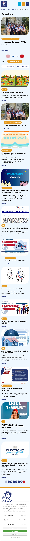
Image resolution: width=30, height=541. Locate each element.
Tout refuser (15, 534)
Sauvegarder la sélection (15, 528)
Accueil (3, 9)
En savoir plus (5, 50)
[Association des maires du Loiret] (4, 4)
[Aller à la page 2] (24, 482)
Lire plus (15, 86)
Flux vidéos (10, 524)
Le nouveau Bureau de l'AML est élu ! (13, 43)
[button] (27, 3)
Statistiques (10, 520)
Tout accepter (15, 531)
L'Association (12, 9)
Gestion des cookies (15, 537)
